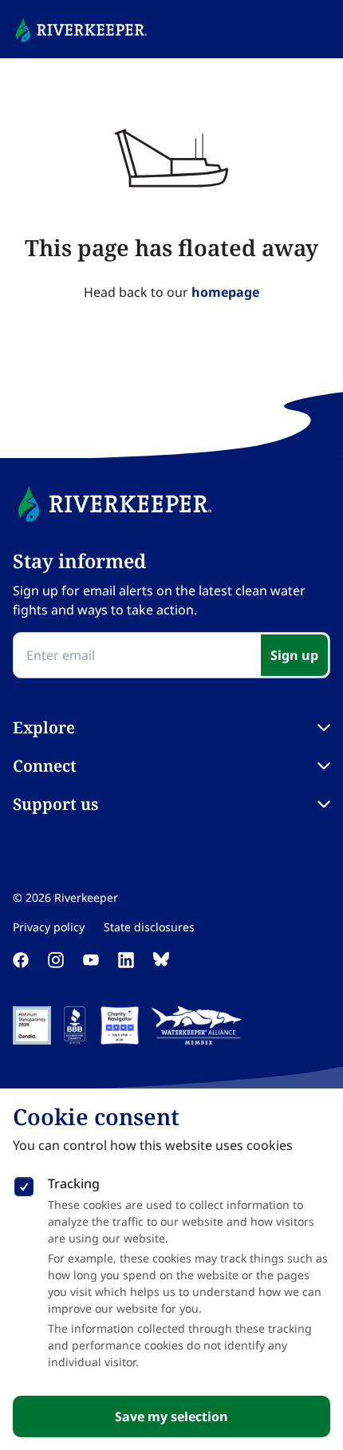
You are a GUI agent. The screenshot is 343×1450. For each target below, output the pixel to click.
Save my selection (171, 1416)
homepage (225, 292)
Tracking (74, 1183)
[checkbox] (24, 1183)
